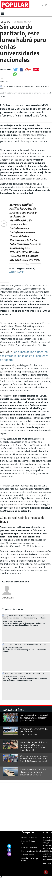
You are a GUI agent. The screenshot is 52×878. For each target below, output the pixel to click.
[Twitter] (15, 71)
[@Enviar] (2, 79)
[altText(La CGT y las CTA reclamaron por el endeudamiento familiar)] (24, 644)
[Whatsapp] (15, 75)
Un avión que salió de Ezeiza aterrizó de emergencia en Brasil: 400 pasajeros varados (34, 758)
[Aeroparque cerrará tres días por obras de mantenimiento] (10, 731)
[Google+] (28, 71)
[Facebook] (21, 71)
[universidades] (6, 590)
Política (32, 841)
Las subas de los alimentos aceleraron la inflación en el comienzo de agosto (24, 356)
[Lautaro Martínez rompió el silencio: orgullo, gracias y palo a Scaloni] (10, 717)
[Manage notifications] (46, 872)
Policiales (25, 847)
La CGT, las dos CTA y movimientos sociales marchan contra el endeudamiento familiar (25, 680)
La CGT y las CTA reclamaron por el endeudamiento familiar (24, 651)
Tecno (31, 855)
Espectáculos (27, 851)
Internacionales (36, 851)
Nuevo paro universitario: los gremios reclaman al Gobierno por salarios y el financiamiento (24, 624)
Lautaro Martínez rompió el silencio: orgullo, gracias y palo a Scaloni (34, 718)
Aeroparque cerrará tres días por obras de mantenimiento (34, 731)
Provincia (33, 837)
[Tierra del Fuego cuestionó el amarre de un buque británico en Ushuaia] (10, 771)
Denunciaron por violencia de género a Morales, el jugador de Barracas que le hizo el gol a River (33, 746)
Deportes (33, 847)
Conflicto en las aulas (13, 621)
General (24, 855)
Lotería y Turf (24, 859)
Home (24, 837)
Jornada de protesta (12, 648)
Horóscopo (34, 858)
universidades (7, 598)
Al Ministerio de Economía (15, 677)
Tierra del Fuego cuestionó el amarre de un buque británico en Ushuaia (33, 772)
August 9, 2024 (16, 272)
